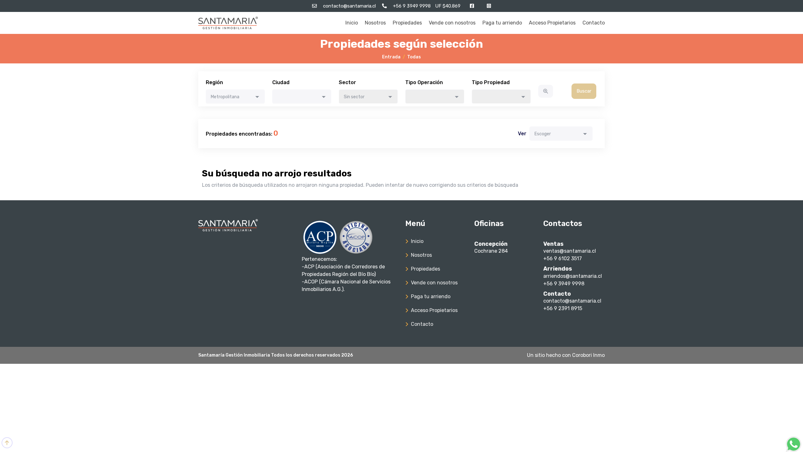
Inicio (351, 23)
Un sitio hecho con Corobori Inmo (566, 355)
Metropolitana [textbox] (225, 97)
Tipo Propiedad (491, 82)
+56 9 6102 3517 (562, 258)
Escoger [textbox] (542, 134)
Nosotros (375, 23)
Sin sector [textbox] (354, 97)
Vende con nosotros (452, 23)
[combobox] (235, 96)
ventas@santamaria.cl (569, 251)
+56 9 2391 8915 (562, 308)
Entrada (391, 57)
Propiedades (407, 23)
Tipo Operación (424, 82)
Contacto (593, 23)
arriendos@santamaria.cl (572, 276)
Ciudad (281, 82)
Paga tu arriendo (502, 23)
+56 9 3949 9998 (563, 284)
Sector (347, 82)
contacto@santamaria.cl (572, 301)
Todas (414, 57)
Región (214, 82)
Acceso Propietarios (552, 23)
